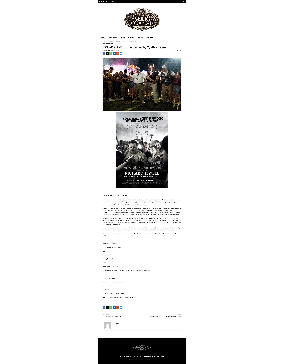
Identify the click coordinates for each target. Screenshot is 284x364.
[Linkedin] (114, 53)
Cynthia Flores (107, 50)
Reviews (108, 41)
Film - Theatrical (114, 41)
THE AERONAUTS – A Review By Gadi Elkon (113, 316)
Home (104, 41)
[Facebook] (104, 53)
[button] (181, 1)
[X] (107, 53)
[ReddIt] (117, 53)
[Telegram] (121, 53)
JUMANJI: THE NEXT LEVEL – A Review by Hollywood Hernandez (165, 316)
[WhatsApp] (110, 53)
